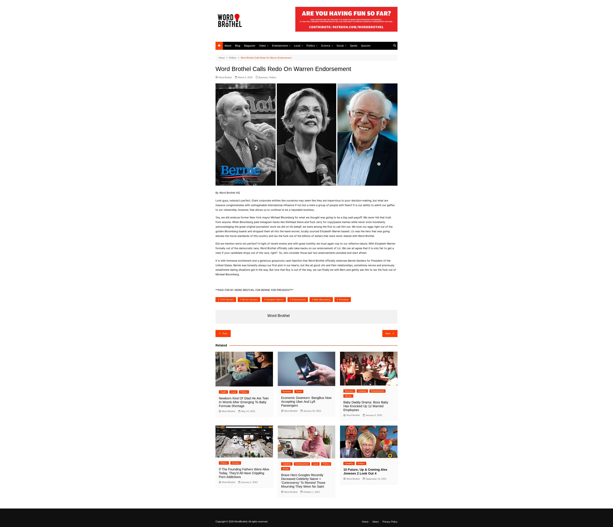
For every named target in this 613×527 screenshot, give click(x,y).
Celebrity (362, 391)
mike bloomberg (322, 299)
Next (388, 333)
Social (340, 45)
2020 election (227, 299)
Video (262, 45)
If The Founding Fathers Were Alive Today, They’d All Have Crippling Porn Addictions (244, 473)
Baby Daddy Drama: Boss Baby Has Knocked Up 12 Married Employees (365, 406)
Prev (225, 333)
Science (325, 45)
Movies (348, 396)
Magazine (249, 45)
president (343, 299)
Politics (310, 45)
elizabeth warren (275, 299)
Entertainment (280, 45)
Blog (237, 45)
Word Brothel (225, 77)
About (227, 45)
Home (365, 521)
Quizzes (365, 45)
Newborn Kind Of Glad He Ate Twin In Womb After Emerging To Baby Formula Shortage (244, 402)
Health (223, 392)
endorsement (299, 299)
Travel (299, 391)
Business (263, 77)
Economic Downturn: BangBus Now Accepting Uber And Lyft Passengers (306, 401)
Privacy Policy (389, 521)
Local (297, 45)
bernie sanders (250, 299)
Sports (353, 45)
